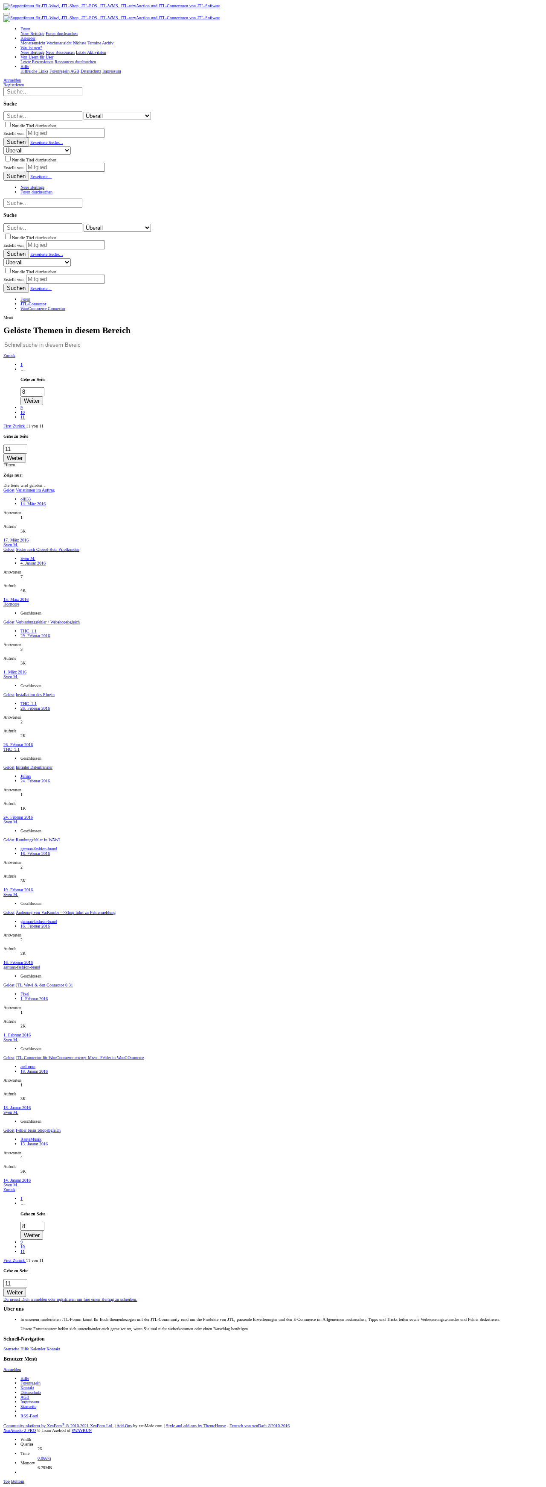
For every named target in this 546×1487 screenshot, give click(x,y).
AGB (24, 1397)
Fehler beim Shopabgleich (38, 1130)
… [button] (22, 369)
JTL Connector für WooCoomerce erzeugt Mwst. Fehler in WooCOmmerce (80, 1057)
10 (22, 412)
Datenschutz (30, 1392)
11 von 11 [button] (35, 426)
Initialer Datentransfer (34, 767)
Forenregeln (30, 1383)
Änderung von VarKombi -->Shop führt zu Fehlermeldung (66, 912)
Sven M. (10, 544)
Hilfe (24, 1348)
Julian (25, 776)
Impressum (29, 1401)
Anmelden (12, 1369)
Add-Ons (124, 1425)
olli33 (25, 499)
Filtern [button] (9, 464)
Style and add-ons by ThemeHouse (196, 1425)
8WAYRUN (82, 1430)
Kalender (37, 1348)
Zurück (9, 355)
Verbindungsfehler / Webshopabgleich (48, 622)
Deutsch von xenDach (259, 1425)
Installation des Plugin (35, 694)
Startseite (11, 1348)
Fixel (24, 994)
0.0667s (44, 1458)
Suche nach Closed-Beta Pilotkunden (47, 549)
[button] (6, 14)
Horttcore (11, 604)
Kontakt (53, 1348)
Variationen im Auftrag (35, 490)
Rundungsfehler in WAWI (38, 839)
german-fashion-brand (38, 848)
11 (22, 417)
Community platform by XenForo (58, 1425)
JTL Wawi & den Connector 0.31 (44, 985)
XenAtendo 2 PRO (19, 1430)
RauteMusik (30, 1139)
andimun (27, 1066)
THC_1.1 (28, 631)
